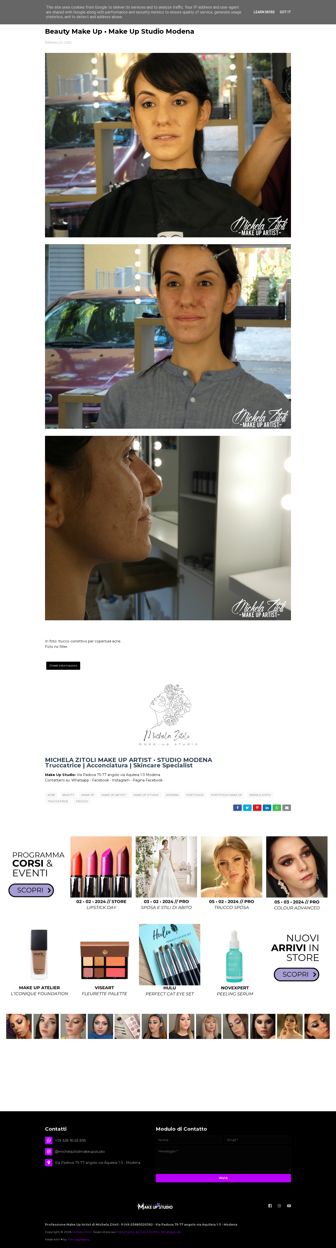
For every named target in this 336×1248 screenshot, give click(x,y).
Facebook (100, 780)
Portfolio (195, 795)
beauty (68, 795)
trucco (82, 801)
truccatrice (57, 801)
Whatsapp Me (171, 1232)
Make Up (87, 795)
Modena (172, 795)
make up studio (146, 795)
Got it (285, 12)
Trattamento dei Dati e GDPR (137, 1232)
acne (51, 795)
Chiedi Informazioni (63, 665)
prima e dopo (260, 795)
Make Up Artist (114, 795)
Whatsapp (80, 780)
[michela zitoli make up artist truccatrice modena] (168, 1037)
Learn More (264, 12)
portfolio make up (226, 795)
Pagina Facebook (148, 780)
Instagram (121, 780)
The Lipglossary (79, 1239)
